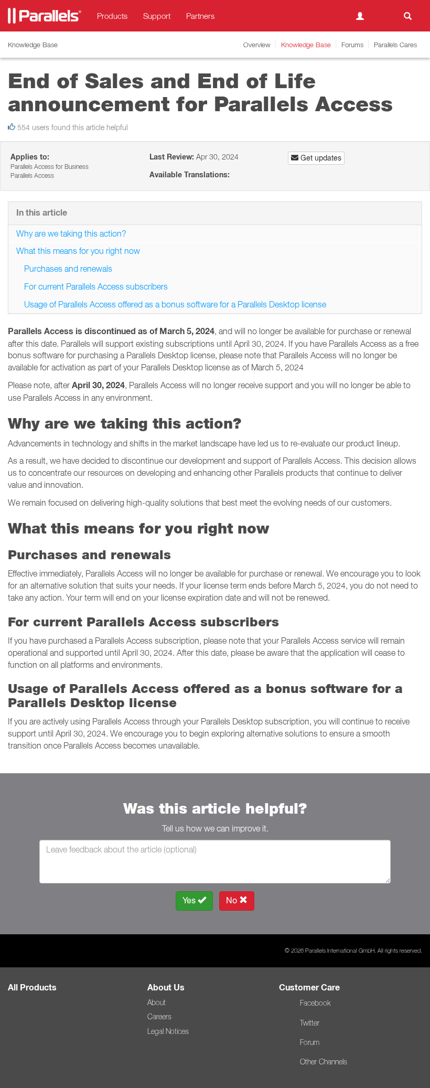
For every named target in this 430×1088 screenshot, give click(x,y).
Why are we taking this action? (71, 233)
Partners (200, 15)
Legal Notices (168, 1031)
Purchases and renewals (68, 268)
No (232, 900)
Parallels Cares (395, 44)
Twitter (309, 1023)
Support (156, 15)
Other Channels (323, 1062)
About (156, 1002)
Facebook (315, 1003)
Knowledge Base (306, 44)
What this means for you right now (78, 250)
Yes (190, 900)
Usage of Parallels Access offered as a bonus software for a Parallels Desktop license (175, 304)
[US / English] (384, 16)
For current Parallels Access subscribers (96, 286)
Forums (352, 44)
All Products (32, 987)
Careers (159, 1016)
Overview (257, 44)
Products (112, 15)
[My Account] (360, 16)
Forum (309, 1042)
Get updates (319, 158)
